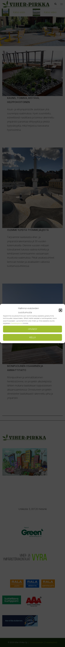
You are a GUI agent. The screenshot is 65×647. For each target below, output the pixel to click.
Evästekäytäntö (16, 323)
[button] (60, 310)
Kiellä (32, 337)
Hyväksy (32, 329)
